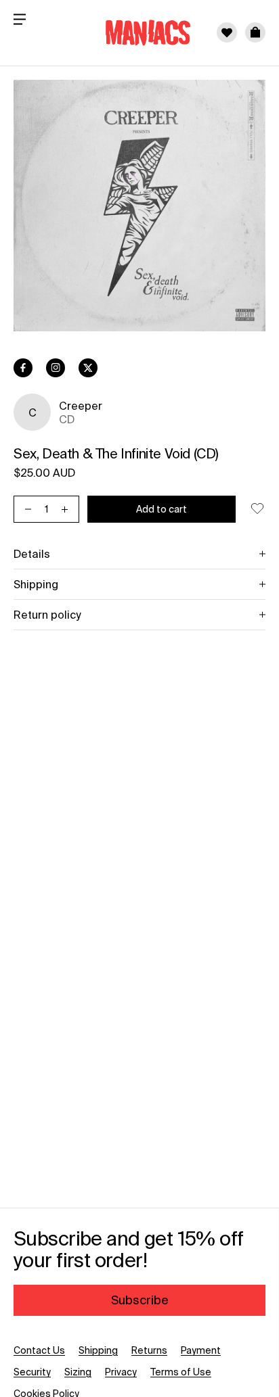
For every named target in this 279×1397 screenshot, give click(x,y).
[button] (255, 32)
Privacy (121, 1372)
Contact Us (39, 1350)
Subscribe (140, 1300)
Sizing (77, 1372)
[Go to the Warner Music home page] (139, 32)
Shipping (98, 1350)
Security (32, 1372)
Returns (149, 1350)
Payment (201, 1350)
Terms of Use (180, 1372)
